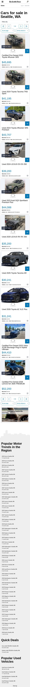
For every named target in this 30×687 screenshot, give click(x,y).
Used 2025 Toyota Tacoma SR (14, 273)
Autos (2, 5)
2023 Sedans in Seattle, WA (8, 538)
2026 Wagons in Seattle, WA (8, 624)
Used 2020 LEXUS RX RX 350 (14, 237)
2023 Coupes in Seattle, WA (8, 615)
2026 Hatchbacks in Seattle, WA (9, 601)
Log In (22, 5)
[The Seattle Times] (15, 2)
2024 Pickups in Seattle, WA (8, 556)
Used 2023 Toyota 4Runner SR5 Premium (15, 129)
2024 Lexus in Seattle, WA (8, 493)
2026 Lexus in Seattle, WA (8, 561)
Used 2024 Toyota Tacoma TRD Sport (15, 92)
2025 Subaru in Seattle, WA (8, 511)
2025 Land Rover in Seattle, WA (9, 570)
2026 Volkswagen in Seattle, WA (9, 619)
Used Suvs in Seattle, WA (8, 668)
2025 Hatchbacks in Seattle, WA (9, 583)
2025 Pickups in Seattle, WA (8, 592)
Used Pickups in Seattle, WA (8, 681)
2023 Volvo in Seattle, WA (8, 542)
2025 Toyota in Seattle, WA (8, 475)
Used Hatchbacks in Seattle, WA (9, 677)
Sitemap (15, 685)
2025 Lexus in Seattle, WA (8, 506)
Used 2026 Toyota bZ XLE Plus (14, 309)
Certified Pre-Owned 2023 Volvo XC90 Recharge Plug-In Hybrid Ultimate (15, 347)
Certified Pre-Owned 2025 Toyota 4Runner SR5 (12, 56)
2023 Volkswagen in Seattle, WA (9, 529)
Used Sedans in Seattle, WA (8, 672)
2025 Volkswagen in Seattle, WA (9, 497)
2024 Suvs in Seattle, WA (8, 461)
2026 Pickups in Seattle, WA (8, 606)
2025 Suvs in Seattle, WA (8, 457)
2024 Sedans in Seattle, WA (8, 479)
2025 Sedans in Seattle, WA (8, 520)
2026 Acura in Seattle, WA (8, 628)
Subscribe (27, 5)
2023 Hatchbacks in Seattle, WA (9, 552)
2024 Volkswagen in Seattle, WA (9, 547)
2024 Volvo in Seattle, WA (8, 565)
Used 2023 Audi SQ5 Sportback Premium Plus (15, 201)
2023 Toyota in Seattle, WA (8, 515)
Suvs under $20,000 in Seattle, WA (10, 646)
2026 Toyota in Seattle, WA (8, 488)
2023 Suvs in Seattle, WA (8, 466)
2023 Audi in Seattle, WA (8, 524)
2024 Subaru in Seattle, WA (8, 533)
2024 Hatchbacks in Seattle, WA (9, 579)
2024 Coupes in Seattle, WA (8, 610)
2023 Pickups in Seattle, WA (8, 588)
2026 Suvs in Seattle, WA (8, 484)
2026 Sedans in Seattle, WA (8, 574)
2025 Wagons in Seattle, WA (8, 597)
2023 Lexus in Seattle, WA (8, 502)
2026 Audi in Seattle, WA (8, 633)
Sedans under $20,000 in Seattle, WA (11, 651)
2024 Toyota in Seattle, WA (8, 470)
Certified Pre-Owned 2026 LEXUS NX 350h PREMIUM (13, 383)
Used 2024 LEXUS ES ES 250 (14, 164)
